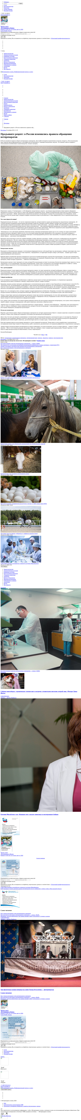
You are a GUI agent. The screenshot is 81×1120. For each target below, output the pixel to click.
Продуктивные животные (11, 57)
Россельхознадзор (8, 6)
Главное (6, 98)
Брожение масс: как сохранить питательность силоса (15, 473)
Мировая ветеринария (10, 63)
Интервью (6, 123)
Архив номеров (8, 9)
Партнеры (6, 8)
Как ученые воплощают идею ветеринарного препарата (16, 347)
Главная (6, 119)
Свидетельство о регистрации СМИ (13, 1104)
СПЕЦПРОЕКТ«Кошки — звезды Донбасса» (9, 697)
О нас (5, 5)
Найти (20, 3)
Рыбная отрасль (8, 105)
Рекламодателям (8, 10)
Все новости (7, 69)
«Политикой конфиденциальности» (60, 38)
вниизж (40, 338)
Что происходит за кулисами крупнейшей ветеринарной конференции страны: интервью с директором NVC (30, 345)
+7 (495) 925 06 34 (5, 1085)
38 (4, 1045)
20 (1, 883)
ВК (46, 334)
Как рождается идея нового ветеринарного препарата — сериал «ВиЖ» (20, 915)
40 (1, 36)
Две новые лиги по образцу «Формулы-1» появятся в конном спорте (19, 533)
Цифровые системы (9, 56)
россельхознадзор (58, 338)
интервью (3, 587)
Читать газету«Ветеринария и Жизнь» (8, 27)
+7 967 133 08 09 (5, 81)
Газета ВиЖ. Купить (6, 30)
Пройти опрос (41, 340)
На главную (4, 566)
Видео (5, 67)
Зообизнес (6, 60)
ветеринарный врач (32, 338)
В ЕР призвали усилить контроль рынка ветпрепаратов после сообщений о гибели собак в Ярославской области (31, 888)
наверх (3, 1056)
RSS (5, 1103)
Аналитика (7, 66)
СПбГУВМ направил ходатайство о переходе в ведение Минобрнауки (20, 563)
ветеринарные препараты (19, 338)
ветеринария (8, 338)
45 (4, 883)
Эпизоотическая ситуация (11, 55)
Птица (5, 103)
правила (50, 338)
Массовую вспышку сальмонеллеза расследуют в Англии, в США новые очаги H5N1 (24, 503)
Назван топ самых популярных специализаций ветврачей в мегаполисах (20, 377)
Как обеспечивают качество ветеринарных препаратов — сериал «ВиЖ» (20, 343)
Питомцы (3, 672)
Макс (42, 334)
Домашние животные (9, 59)
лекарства (45, 338)
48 (4, 36)
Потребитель (7, 110)
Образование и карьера (10, 65)
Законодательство (8, 53)
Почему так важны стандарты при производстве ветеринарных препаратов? (21, 346)
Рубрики (6, 2)
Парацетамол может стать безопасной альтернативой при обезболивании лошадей (23, 444)
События (6, 116)
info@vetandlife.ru (5, 14)
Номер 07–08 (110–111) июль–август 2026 (12, 29)
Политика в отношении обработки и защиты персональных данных (22, 1106)
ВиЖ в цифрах (8, 115)
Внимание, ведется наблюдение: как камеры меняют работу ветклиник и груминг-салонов (25, 916)
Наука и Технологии (9, 62)
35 (1, 1045)
